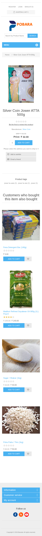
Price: (17, 137)
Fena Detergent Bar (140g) (14, 247)
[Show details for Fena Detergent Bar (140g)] (21, 225)
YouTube (26, 514)
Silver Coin (26, 129)
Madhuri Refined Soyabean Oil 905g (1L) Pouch (21, 312)
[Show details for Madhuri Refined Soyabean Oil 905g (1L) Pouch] (21, 289)
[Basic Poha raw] (21, 420)
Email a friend (15, 159)
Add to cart (24, 143)
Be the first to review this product (21, 124)
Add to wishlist (15, 154)
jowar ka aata (9, 183)
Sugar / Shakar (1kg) (12, 378)
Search (32, 36)
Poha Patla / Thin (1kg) (13, 442)
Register (12, 7)
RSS (21, 514)
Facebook (15, 514)
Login (20, 7)
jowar (33, 183)
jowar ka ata (22, 183)
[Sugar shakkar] (21, 356)
